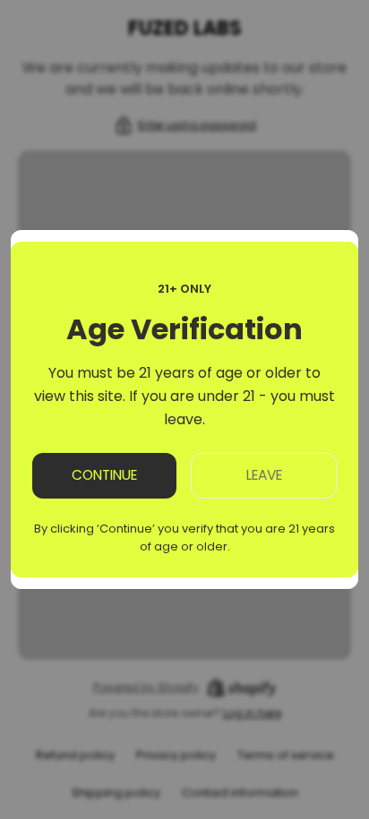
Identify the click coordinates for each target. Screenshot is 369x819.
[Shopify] (242, 687)
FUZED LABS (185, 28)
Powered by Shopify (146, 687)
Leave (264, 474)
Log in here (252, 713)
